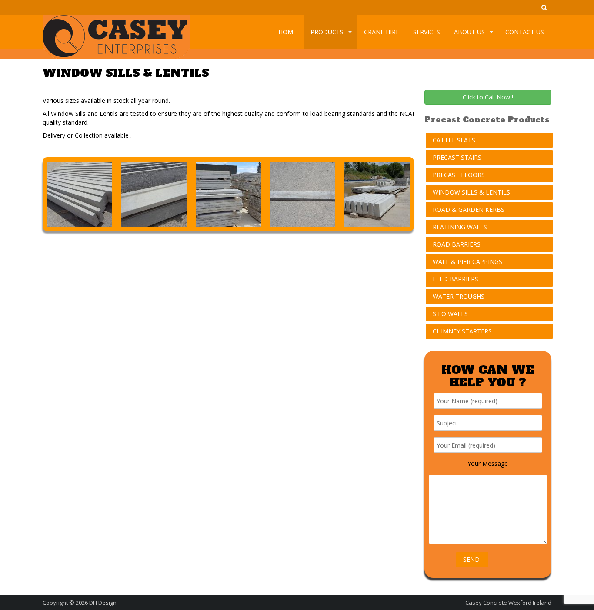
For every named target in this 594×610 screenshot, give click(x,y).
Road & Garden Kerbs (468, 209)
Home (287, 32)
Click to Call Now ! (488, 97)
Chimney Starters (462, 331)
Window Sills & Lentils (471, 192)
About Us (469, 32)
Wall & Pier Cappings (467, 261)
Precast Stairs (457, 157)
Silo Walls (450, 314)
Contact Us (524, 32)
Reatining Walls (460, 227)
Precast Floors (459, 175)
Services (426, 32)
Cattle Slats (454, 140)
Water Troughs (458, 296)
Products (327, 32)
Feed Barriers (455, 279)
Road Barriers (457, 244)
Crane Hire (381, 32)
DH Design (103, 603)
